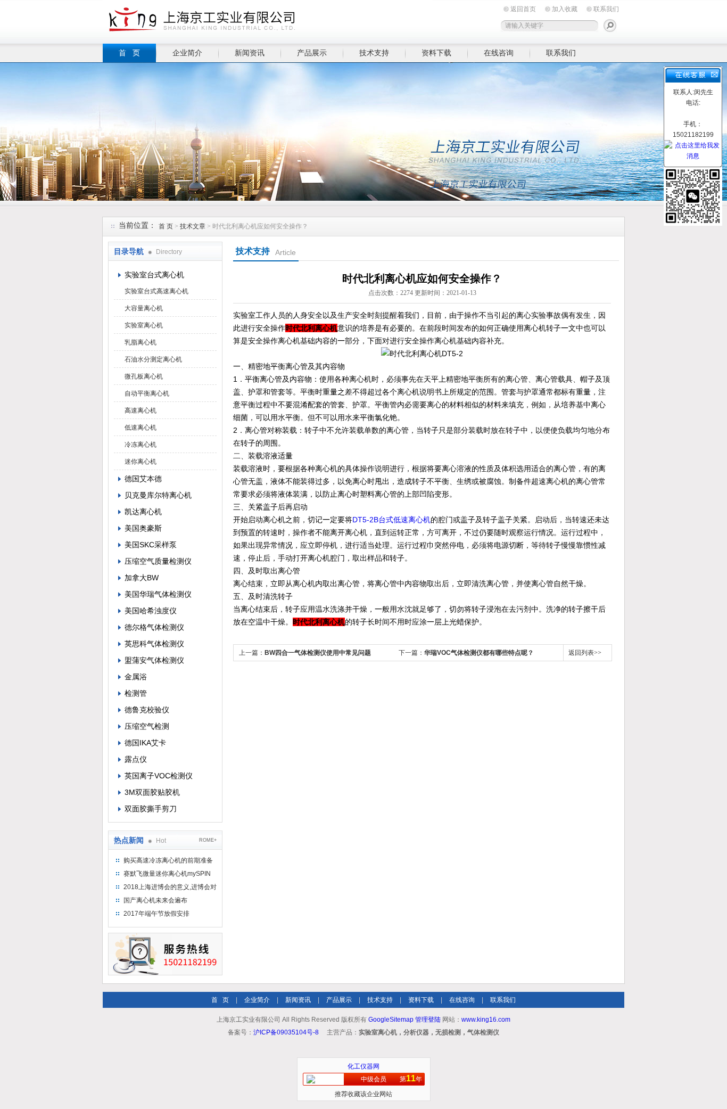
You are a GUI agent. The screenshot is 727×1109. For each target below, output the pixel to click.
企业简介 (187, 52)
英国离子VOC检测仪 (159, 775)
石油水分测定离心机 (153, 359)
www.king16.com (485, 1019)
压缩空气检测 (147, 726)
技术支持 (374, 52)
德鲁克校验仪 (147, 709)
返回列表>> (584, 652)
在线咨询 (499, 52)
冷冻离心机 (140, 444)
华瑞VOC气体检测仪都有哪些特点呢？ (479, 652)
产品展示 (312, 52)
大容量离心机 (144, 308)
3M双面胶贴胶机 (152, 792)
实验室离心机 (144, 325)
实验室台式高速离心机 (156, 291)
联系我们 (606, 9)
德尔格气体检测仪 (154, 627)
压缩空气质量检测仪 (158, 561)
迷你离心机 (140, 461)
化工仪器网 (363, 1066)
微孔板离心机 (144, 376)
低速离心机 (140, 427)
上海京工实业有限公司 (268, 20)
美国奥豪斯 (143, 528)
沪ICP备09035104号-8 (286, 1032)
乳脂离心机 (140, 342)
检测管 (136, 693)
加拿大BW (142, 577)
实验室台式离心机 (154, 274)
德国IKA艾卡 (145, 742)
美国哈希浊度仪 (151, 610)
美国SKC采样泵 (151, 544)
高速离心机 (140, 410)
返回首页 (523, 9)
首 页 (129, 52)
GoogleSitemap (391, 1019)
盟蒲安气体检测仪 (154, 660)
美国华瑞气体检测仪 (158, 594)
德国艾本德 (143, 478)
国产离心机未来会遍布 (155, 900)
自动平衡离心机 (147, 393)
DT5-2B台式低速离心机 (391, 519)
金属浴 (136, 676)
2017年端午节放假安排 (156, 913)
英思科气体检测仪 (154, 643)
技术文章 (192, 226)
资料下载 (436, 52)
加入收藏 (564, 9)
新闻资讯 (250, 52)
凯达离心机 (143, 511)
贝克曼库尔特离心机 (158, 495)
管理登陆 (428, 1019)
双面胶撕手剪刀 (151, 808)
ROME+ (208, 840)
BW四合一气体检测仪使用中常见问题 (318, 652)
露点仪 (136, 759)
